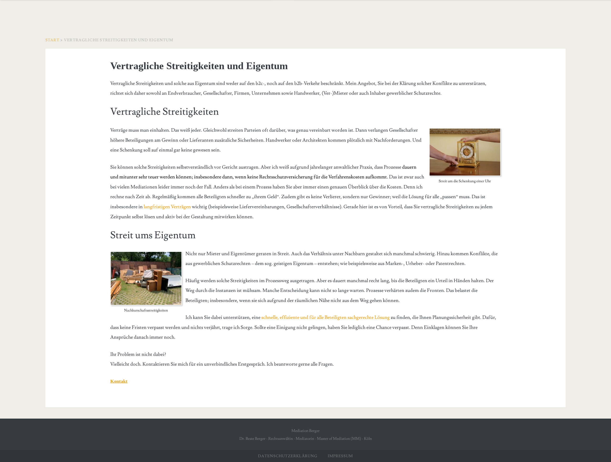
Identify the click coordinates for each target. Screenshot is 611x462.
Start (52, 40)
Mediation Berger (305, 430)
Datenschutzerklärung (287, 456)
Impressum (335, 456)
